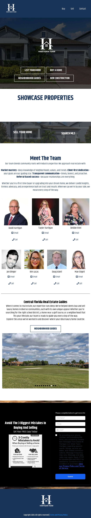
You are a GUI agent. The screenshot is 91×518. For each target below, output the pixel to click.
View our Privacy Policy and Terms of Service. (71, 466)
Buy (63, 9)
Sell (72, 9)
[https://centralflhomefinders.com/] (10, 9)
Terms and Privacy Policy (58, 515)
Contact (82, 9)
